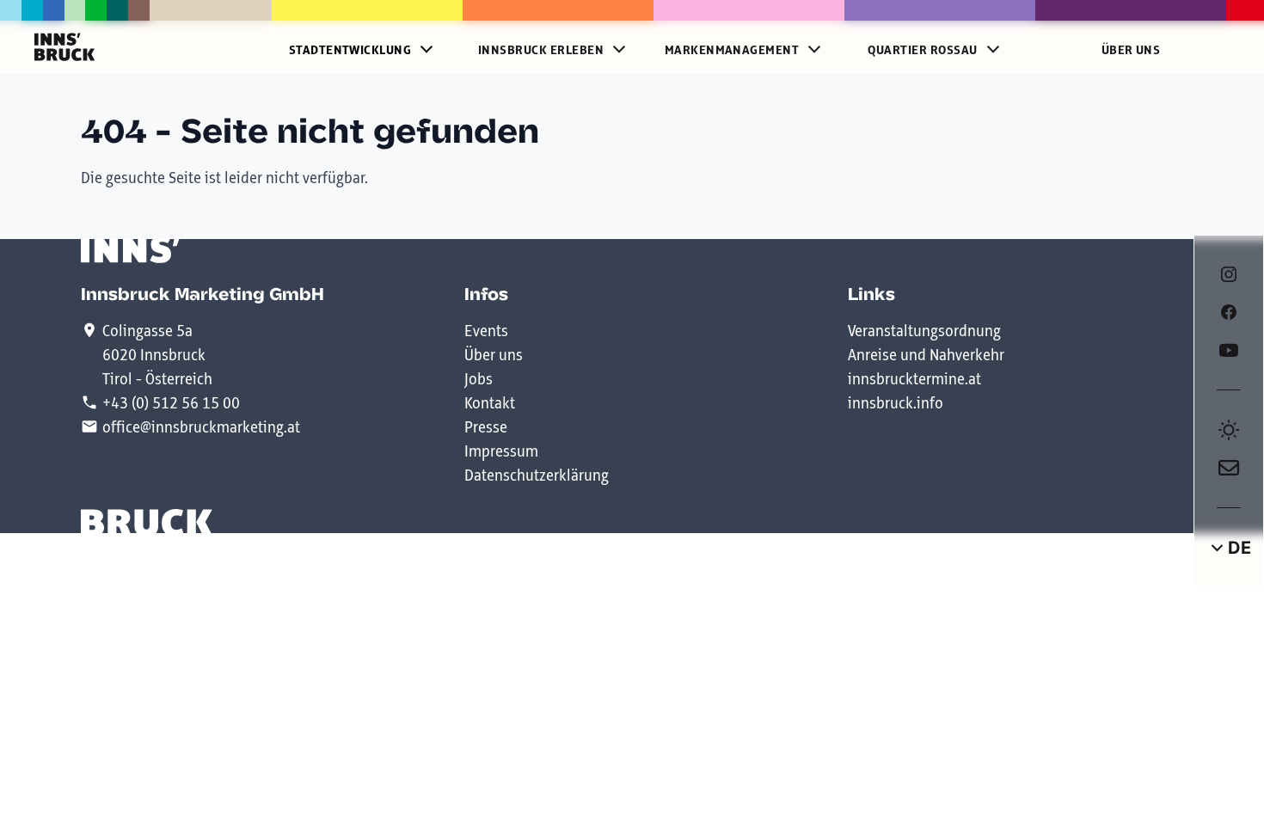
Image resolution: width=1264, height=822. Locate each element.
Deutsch (1229, 548)
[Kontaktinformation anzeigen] (1229, 468)
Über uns (1131, 51)
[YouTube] (1229, 350)
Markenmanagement (732, 51)
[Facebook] (1229, 312)
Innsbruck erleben (541, 51)
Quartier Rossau (922, 51)
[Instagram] (1229, 274)
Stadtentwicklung (350, 51)
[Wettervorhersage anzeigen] (1229, 430)
